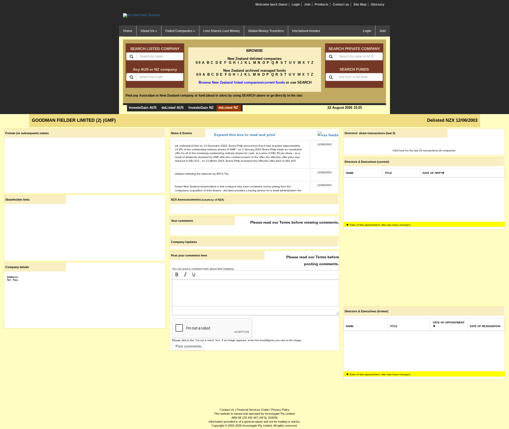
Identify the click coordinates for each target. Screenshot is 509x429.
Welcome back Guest (271, 4)
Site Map (359, 4)
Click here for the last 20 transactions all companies (424, 150)
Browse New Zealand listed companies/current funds (242, 82)
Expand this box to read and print (244, 135)
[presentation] (177, 275)
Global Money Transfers (266, 31)
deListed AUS (172, 108)
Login (296, 4)
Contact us (341, 4)
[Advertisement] (85, 367)
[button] (177, 275)
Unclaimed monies (306, 31)
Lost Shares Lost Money (221, 31)
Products (321, 4)
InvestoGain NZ (201, 108)
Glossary (377, 4)
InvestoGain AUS (143, 108)
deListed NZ (228, 108)
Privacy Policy (280, 409)
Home (127, 31)
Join (307, 4)
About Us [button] (148, 31)
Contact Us (227, 409)
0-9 (198, 63)
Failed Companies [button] (178, 31)
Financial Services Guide (253, 409)
